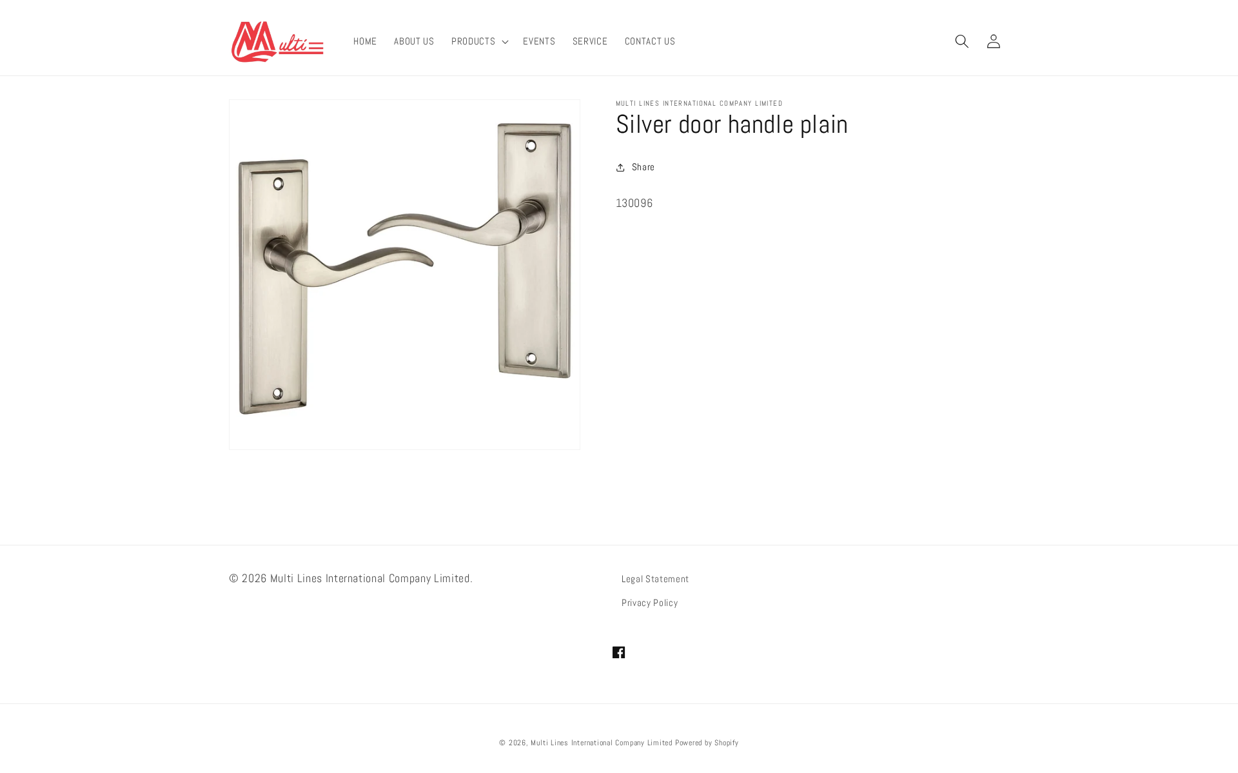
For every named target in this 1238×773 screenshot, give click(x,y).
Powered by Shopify (707, 743)
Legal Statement (655, 578)
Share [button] (643, 167)
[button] (479, 41)
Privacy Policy (650, 602)
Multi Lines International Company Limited (602, 743)
